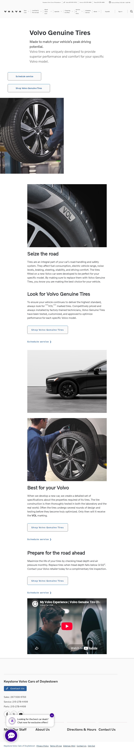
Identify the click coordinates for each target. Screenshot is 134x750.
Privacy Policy (42, 746)
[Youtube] (20, 714)
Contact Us (17, 688)
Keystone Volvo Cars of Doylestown (19, 746)
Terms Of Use (56, 746)
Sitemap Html (69, 746)
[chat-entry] (11, 735)
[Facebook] (7, 714)
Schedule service (24, 76)
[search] (131, 11)
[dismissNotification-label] (52, 715)
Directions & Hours (81, 729)
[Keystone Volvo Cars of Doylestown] (12, 11)
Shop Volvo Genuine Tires (29, 88)
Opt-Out (91, 746)
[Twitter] (14, 714)
